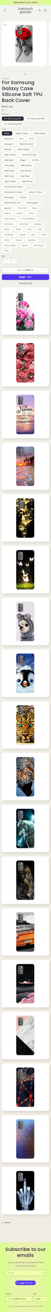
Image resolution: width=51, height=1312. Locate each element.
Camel (23, 197)
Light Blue (25, 176)
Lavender (9, 235)
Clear (7, 240)
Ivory (30, 230)
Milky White (26, 165)
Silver (31, 214)
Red (40, 230)
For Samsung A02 (12, 118)
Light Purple (10, 181)
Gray (7, 251)
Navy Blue (9, 197)
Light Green (10, 219)
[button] (5, 10)
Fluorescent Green (13, 192)
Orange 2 (8, 144)
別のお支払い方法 (25, 283)
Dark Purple (39, 133)
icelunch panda (21, 1306)
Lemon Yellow (35, 192)
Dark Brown (26, 171)
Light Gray (9, 176)
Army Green (11, 246)
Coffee (35, 160)
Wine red (23, 208)
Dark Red (25, 224)
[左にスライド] (20, 74)
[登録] (43, 1273)
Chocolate (9, 165)
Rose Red (8, 138)
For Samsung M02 (36, 118)
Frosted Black (29, 219)
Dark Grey (39, 246)
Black (32, 139)
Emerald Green (29, 154)
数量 (3, 256)
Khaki (19, 230)
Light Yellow (10, 154)
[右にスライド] (31, 74)
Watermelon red (12, 203)
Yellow (8, 214)
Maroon (8, 149)
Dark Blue (9, 224)
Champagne (32, 203)
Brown (19, 240)
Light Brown (27, 181)
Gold (45, 235)
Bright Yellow (22, 133)
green (26, 246)
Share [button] (7, 1222)
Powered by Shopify (35, 1306)
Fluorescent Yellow (13, 187)
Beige (7, 133)
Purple (23, 235)
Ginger (23, 160)
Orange (38, 224)
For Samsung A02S (13, 124)
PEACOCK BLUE (26, 144)
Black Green (23, 149)
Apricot (7, 208)
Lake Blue (8, 160)
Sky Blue (32, 240)
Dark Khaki (9, 171)
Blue (22, 139)
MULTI (8, 230)
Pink (34, 235)
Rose (35, 208)
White (20, 214)
